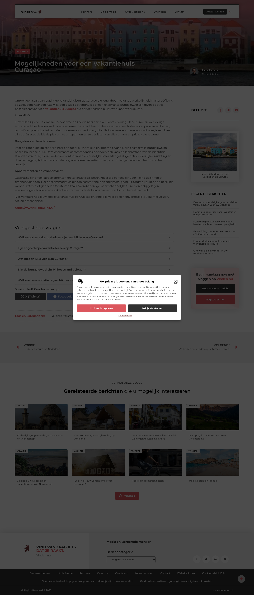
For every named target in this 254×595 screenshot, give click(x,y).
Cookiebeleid (125, 315)
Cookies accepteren (101, 308)
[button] (175, 281)
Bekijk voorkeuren (152, 308)
